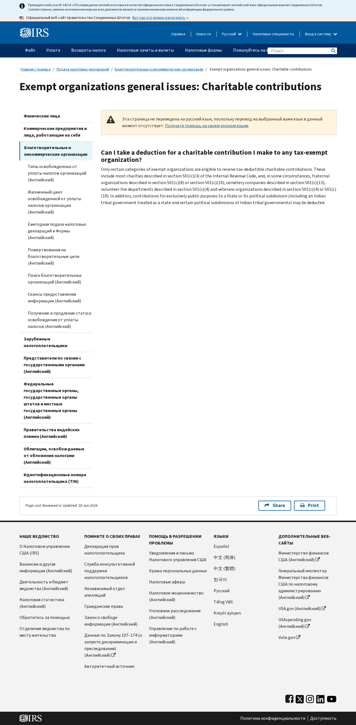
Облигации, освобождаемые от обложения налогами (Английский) (54, 455)
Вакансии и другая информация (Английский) (45, 567)
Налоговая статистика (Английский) (41, 603)
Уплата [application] (53, 50)
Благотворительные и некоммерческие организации (159, 69)
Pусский (221, 591)
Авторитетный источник (109, 666)
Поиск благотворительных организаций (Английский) (54, 278)
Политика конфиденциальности (272, 718)
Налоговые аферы (167, 582)
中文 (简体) (224, 557)
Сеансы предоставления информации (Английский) (54, 297)
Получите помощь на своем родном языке (206, 126)
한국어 (220, 580)
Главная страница (36, 69)
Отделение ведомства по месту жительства (44, 632)
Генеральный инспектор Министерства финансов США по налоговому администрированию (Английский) (303, 584)
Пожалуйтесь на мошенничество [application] (265, 50)
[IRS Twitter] (300, 698)
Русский (229, 34)
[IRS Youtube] (332, 698)
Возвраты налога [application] (88, 50)
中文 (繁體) (224, 568)
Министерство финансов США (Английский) (303, 556)
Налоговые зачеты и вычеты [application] (145, 50)
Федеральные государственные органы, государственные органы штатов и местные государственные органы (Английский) (51, 400)
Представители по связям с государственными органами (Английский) (54, 364)
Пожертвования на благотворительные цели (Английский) (53, 256)
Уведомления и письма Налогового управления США (177, 556)
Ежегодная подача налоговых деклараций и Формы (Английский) (57, 230)
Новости (203, 34)
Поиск (333, 50)
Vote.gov (286, 637)
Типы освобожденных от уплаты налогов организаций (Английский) (57, 173)
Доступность (323, 718)
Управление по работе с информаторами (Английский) (173, 635)
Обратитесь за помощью (44, 617)
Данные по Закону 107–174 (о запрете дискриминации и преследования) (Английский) (113, 645)
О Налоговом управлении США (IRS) (44, 549)
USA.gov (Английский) (299, 608)
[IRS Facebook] (289, 698)
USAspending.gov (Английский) (294, 623)
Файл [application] (30, 50)
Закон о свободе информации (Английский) (110, 620)
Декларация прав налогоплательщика (104, 549)
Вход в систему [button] (318, 34)
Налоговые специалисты (273, 34)
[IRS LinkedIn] (320, 698)
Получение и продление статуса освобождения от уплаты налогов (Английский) (59, 319)
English (221, 624)
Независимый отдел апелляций (104, 592)
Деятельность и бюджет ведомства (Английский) (43, 585)
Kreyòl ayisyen (227, 613)
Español (221, 546)
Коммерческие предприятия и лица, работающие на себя (55, 132)
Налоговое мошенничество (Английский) (176, 596)
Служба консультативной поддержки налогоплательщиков (109, 570)
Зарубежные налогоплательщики (45, 342)
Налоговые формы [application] (203, 50)
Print (313, 505)
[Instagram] (310, 698)
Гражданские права (103, 606)
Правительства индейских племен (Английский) (52, 433)
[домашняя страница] (34, 30)
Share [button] (279, 505)
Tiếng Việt (223, 602)
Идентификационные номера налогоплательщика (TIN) (55, 478)
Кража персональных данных (178, 571)
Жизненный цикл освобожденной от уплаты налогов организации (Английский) (54, 202)
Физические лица (42, 116)
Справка (178, 34)
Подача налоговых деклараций (82, 69)
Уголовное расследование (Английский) (175, 614)
